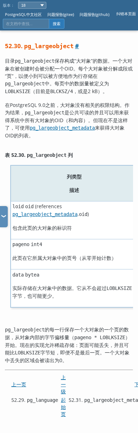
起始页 (63, 407)
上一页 (18, 384)
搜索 (57, 24)
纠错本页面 (126, 13)
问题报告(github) (94, 14)
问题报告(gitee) (60, 14)
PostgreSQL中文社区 (23, 14)
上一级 (63, 384)
